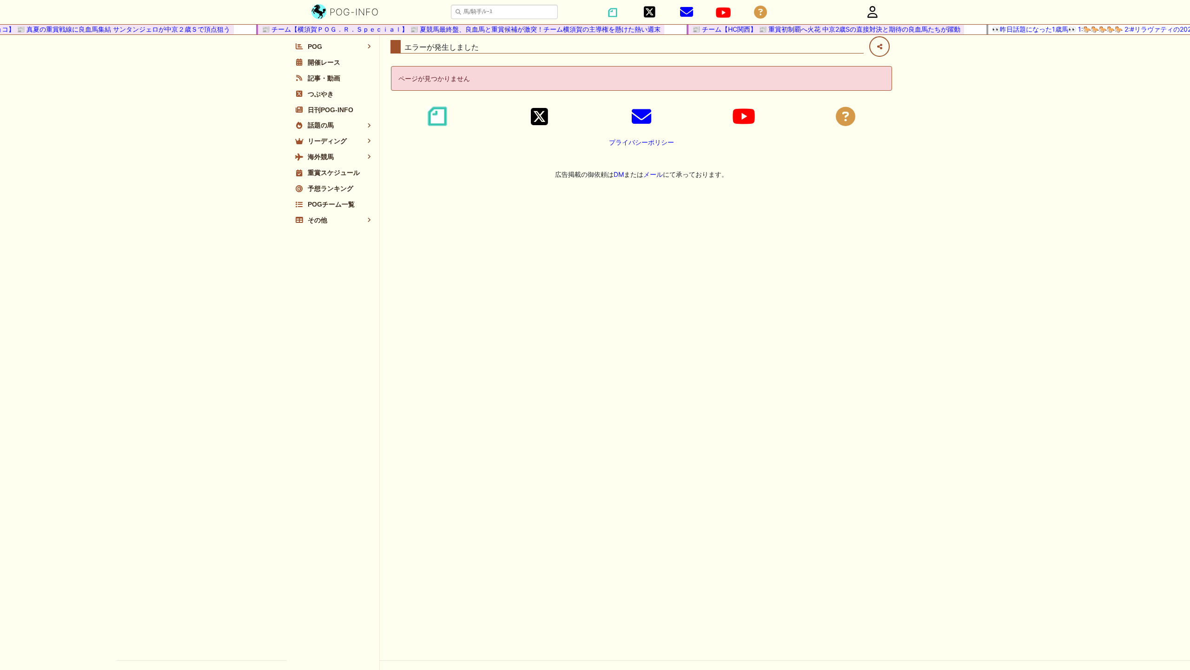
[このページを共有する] (879, 46)
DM (619, 174)
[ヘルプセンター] (760, 12)
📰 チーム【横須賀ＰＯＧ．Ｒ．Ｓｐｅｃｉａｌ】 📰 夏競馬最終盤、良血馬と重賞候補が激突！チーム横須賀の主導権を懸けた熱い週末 (453, 29)
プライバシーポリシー (641, 142)
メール (653, 174)
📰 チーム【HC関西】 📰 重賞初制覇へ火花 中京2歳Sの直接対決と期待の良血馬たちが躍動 (818, 29)
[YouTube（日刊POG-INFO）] (723, 12)
